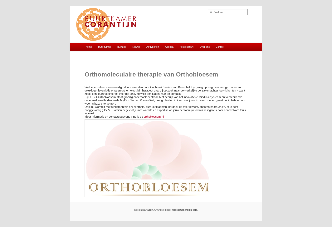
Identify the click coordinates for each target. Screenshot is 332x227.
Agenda (169, 46)
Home (88, 46)
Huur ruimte (104, 46)
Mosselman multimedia (184, 210)
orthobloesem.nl (154, 116)
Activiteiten (152, 46)
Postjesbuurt (186, 46)
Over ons (205, 46)
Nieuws (136, 46)
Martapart (147, 210)
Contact (220, 46)
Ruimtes (121, 46)
